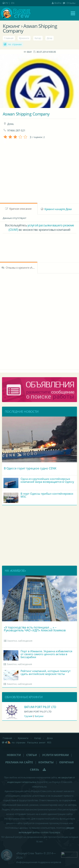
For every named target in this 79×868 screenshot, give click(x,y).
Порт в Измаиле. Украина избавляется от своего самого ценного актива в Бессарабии (46, 654)
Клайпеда (40, 716)
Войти (57, 3)
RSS (49, 742)
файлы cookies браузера (46, 832)
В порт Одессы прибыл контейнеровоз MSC (47, 495)
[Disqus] (39, 321)
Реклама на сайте (19, 762)
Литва (28, 716)
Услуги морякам (55, 755)
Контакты (46, 762)
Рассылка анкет (36, 742)
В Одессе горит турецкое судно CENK (30, 468)
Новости (14, 755)
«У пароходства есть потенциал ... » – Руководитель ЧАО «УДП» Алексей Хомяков (35, 628)
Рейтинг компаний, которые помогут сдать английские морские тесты (46, 672)
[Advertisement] (39, 243)
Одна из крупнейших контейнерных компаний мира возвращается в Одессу (47, 480)
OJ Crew (30, 707)
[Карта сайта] (44, 769)
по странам (15, 44)
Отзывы (71, 3)
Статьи (31, 755)
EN (12, 3)
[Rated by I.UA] (69, 854)
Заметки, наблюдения (19, 640)
